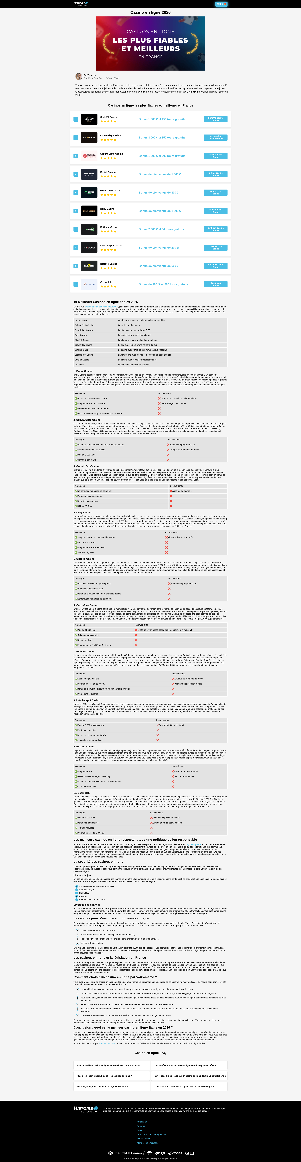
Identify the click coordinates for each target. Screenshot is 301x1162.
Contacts (141, 1130)
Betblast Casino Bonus (216, 229)
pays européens (193, 844)
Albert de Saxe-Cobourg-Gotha (151, 1134)
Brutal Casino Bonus (216, 174)
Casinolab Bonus (216, 284)
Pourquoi (141, 1126)
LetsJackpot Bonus (216, 247)
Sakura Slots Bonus (215, 155)
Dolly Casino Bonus (215, 210)
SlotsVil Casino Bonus (216, 119)
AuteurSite (142, 1122)
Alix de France (143, 1139)
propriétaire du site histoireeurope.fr (101, 307)
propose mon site (107, 1043)
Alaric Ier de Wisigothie (147, 1143)
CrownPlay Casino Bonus (216, 137)
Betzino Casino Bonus (215, 265)
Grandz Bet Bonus (215, 192)
